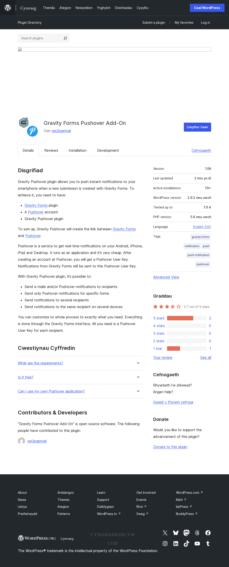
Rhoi (141, 506)
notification (192, 246)
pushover (203, 264)
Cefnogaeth (201, 150)
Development (108, 150)
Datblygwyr (105, 506)
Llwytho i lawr (197, 127)
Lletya (22, 506)
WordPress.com (189, 492)
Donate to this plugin (170, 447)
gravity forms (200, 237)
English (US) (202, 227)
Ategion (63, 506)
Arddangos (65, 492)
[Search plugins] (65, 38)
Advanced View (166, 277)
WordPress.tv (109, 514)
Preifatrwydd (27, 514)
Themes (63, 500)
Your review (162, 357)
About (22, 492)
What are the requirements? (40, 363)
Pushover (35, 212)
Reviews (51, 150)
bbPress (184, 506)
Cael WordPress (207, 8)
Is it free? (25, 377)
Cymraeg (67, 538)
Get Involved (146, 492)
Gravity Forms (36, 205)
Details (28, 150)
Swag (142, 514)
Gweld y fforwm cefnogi (173, 402)
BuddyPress (187, 514)
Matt (181, 500)
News (22, 500)
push (206, 246)
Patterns (63, 514)
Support (103, 500)
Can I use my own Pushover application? (51, 391)
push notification (198, 255)
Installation (78, 150)
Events (141, 500)
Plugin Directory (30, 22)
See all (205, 357)
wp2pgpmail (61, 130)
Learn (101, 492)
